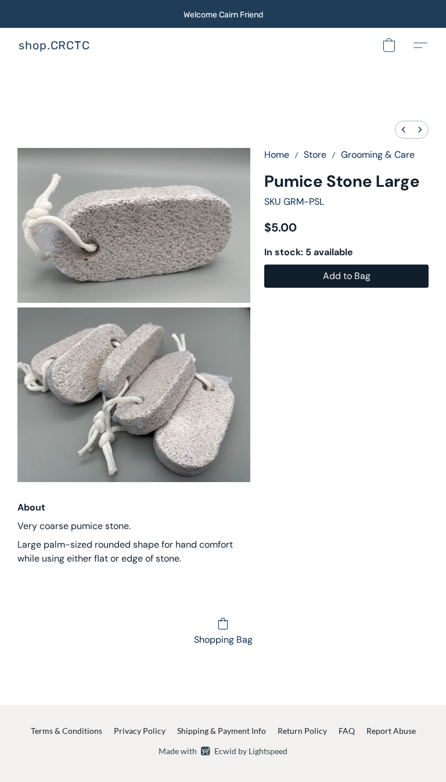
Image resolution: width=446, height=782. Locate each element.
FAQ (347, 731)
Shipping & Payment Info (221, 731)
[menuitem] (403, 129)
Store (315, 155)
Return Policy (302, 731)
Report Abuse (391, 731)
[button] (54, 45)
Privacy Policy (140, 731)
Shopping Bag (223, 639)
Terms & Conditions (66, 731)
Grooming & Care (378, 155)
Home (276, 155)
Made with (223, 751)
